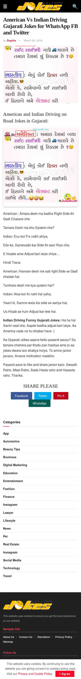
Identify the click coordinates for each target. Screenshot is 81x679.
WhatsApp (39, 403)
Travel (7, 576)
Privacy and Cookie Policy (35, 674)
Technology (11, 568)
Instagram (10, 504)
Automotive (11, 441)
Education (10, 473)
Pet (5, 536)
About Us (8, 637)
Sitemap (8, 642)
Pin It (61, 396)
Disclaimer (43, 637)
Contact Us (25, 637)
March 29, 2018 (33, 40)
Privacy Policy (63, 637)
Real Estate (11, 544)
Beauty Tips (11, 449)
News (7, 528)
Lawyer (8, 512)
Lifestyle (9, 520)
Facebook (21, 396)
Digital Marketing (15, 465)
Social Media (12, 560)
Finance (9, 497)
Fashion (9, 489)
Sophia (11, 40)
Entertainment (13, 481)
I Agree (65, 674)
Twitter (42, 396)
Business (9, 457)
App (6, 433)
